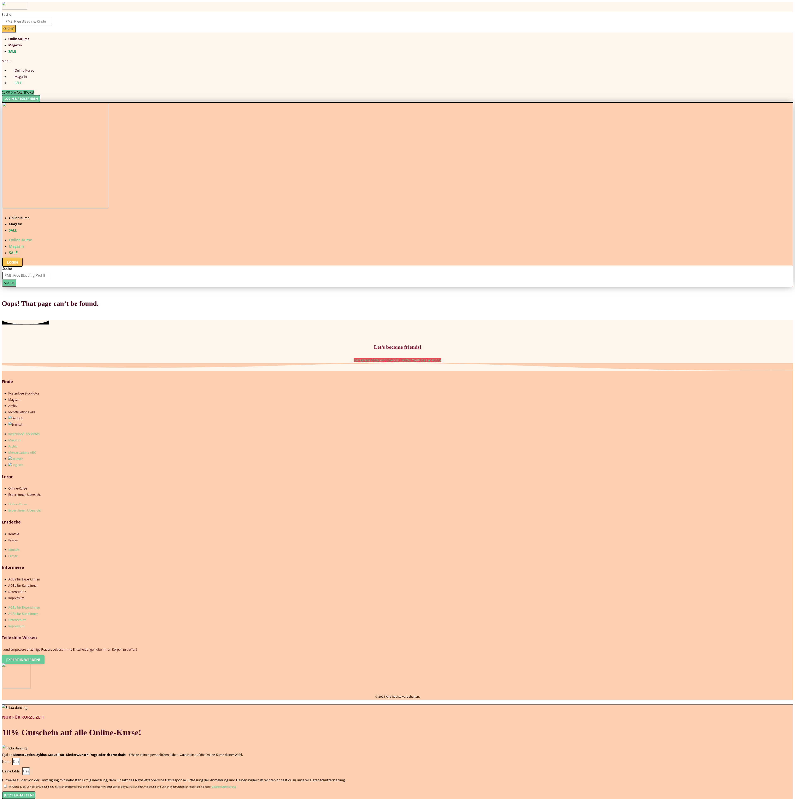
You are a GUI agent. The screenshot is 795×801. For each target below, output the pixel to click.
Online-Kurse (18, 39)
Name (7, 761)
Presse (13, 540)
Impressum (16, 598)
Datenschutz (17, 592)
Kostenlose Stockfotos (24, 393)
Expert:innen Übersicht (24, 494)
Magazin (15, 45)
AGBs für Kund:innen (23, 585)
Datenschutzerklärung (224, 786)
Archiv (12, 406)
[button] (397, 61)
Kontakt (13, 534)
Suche (6, 14)
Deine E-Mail (12, 771)
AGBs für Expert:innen (24, 579)
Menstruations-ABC (22, 412)
